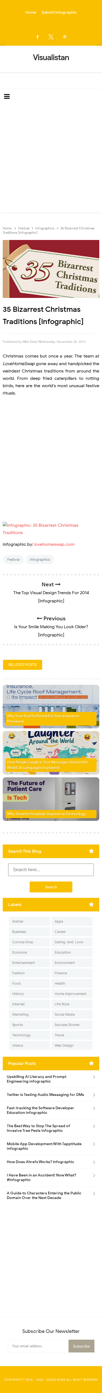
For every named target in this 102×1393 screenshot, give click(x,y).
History (18, 993)
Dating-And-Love (69, 942)
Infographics (40, 559)
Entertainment (23, 962)
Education (63, 952)
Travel (59, 1035)
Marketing (20, 1014)
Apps (59, 921)
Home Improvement (70, 993)
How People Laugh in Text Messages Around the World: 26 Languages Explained (47, 765)
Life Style (62, 1004)
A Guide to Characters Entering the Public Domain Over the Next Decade (44, 1195)
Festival (13, 559)
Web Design (64, 1045)
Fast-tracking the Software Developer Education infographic (40, 1110)
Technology (21, 1035)
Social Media (65, 1014)
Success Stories (67, 1024)
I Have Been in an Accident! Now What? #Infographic (41, 1177)
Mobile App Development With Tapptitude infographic (44, 1146)
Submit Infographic (59, 12)
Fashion (18, 973)
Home (30, 12)
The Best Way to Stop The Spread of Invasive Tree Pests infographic (38, 1128)
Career (60, 931)
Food (16, 983)
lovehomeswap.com (54, 544)
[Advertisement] (51, 158)
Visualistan (56, 1380)
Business (19, 931)
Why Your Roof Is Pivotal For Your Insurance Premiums (43, 719)
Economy (19, 952)
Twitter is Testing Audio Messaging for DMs (45, 1094)
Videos (17, 1045)
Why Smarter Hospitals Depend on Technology (46, 814)
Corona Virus (22, 942)
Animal (17, 921)
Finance (61, 973)
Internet (18, 1004)
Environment (65, 962)
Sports (17, 1024)
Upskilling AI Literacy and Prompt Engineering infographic (36, 1079)
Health (60, 983)
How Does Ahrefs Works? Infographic (40, 1162)
